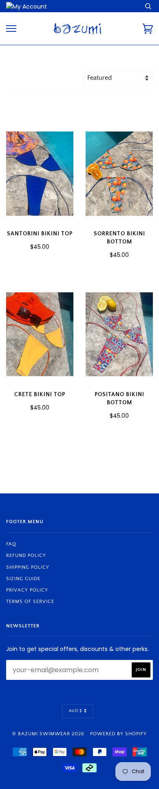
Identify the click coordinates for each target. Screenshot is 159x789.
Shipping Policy (27, 567)
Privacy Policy (27, 590)
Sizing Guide (23, 578)
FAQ (11, 544)
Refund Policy (26, 555)
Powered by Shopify (118, 733)
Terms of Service (30, 601)
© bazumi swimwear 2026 (48, 733)
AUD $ (75, 711)
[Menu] (11, 29)
